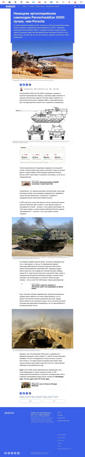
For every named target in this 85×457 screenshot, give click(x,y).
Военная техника (40, 6)
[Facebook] (5, 453)
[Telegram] (15, 453)
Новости (25, 6)
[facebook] (24, 85)
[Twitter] (9, 453)
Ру (79, 6)
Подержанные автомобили (52, 6)
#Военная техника (41, 396)
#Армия (22, 396)
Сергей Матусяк (28, 89)
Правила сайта (60, 440)
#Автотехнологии (53, 396)
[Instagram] (18, 453)
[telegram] (21, 85)
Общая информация (61, 434)
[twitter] (27, 85)
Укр (75, 6)
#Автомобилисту (48, 397)
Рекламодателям (61, 437)
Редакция (59, 443)
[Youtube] (12, 453)
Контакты (59, 445)
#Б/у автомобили (30, 396)
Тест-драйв (31, 6)
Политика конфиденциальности (64, 448)
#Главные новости (25, 397)
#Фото (56, 397)
